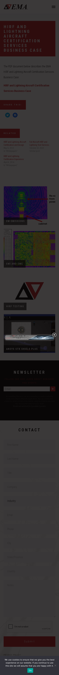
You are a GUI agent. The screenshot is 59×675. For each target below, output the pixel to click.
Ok (30, 670)
